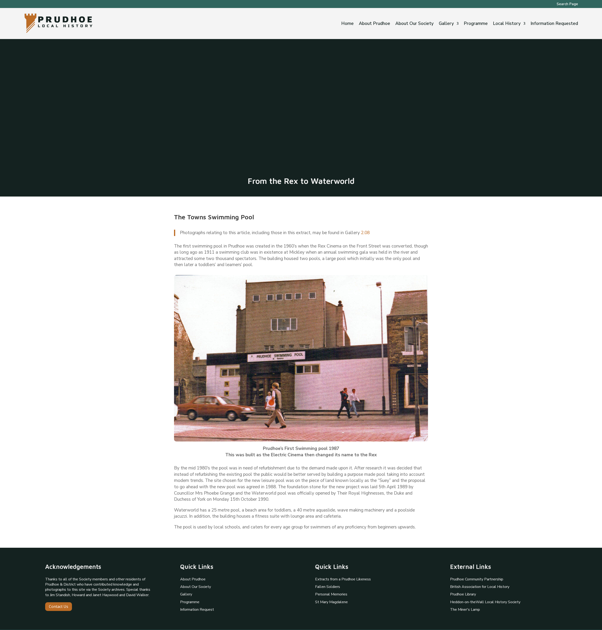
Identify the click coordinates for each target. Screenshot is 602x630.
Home (347, 24)
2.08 (365, 233)
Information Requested (554, 24)
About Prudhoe (374, 24)
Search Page (567, 4)
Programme (476, 24)
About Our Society (414, 24)
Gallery (446, 24)
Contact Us (58, 606)
